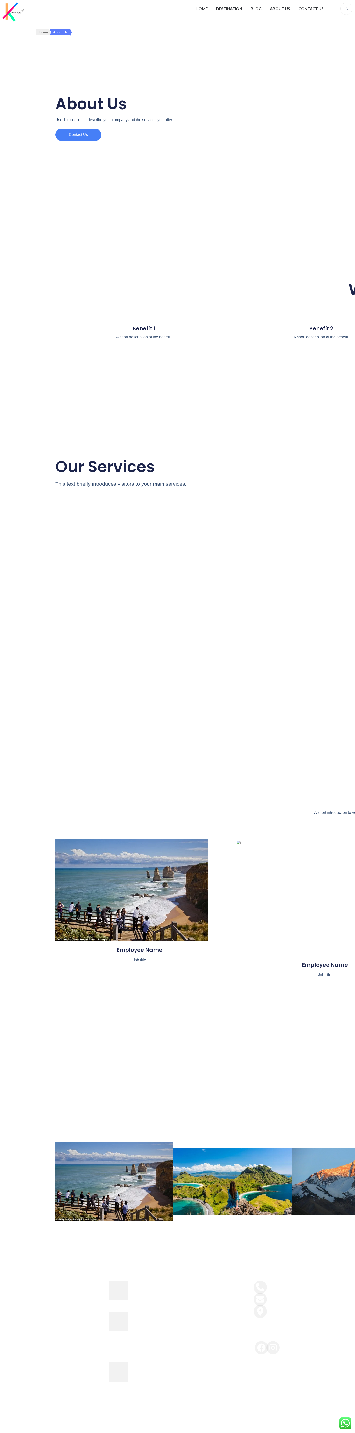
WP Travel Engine (203, 1424)
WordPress (255, 1424)
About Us (280, 8)
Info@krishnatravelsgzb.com (292, 1296)
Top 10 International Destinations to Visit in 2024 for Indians (153, 1372)
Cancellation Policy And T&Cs (209, 1327)
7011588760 (278, 1284)
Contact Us (311, 8)
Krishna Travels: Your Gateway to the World (153, 1290)
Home (202, 8)
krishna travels (135, 1424)
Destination (229, 8)
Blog (256, 8)
